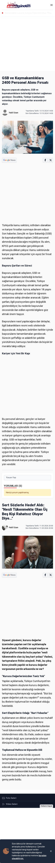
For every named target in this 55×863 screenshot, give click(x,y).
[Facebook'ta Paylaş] (45, 160)
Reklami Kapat (46, 806)
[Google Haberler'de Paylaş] (9, 160)
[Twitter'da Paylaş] (50, 160)
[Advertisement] (27, 43)
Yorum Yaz (11, 477)
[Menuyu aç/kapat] (51, 5)
